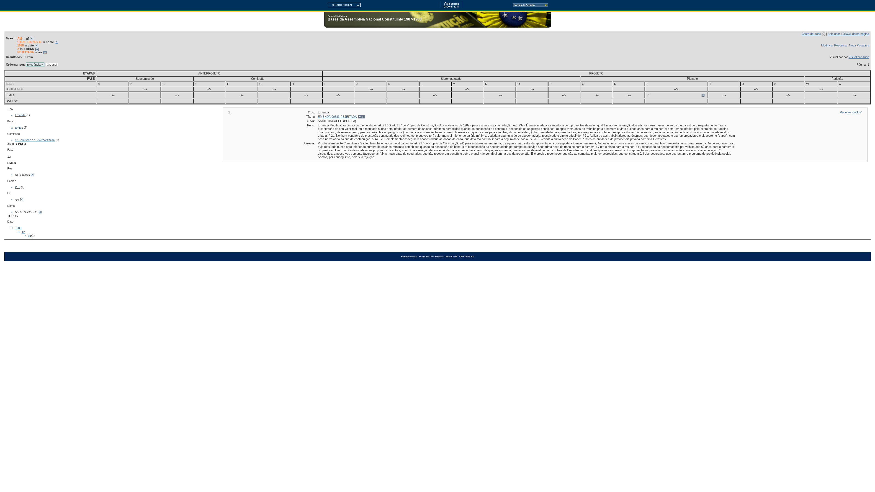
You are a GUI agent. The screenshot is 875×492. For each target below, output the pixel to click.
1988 (18, 228)
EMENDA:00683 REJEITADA (337, 116)
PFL (17, 187)
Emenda (20, 115)
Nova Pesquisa (859, 45)
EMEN (19, 127)
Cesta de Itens (811, 34)
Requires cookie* (851, 112)
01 (29, 235)
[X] (31, 38)
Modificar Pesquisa (834, 45)
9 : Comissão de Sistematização (35, 140)
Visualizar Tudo (859, 57)
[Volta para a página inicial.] (342, 4)
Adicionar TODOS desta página (848, 34)
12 (23, 232)
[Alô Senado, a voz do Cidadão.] (451, 6)
